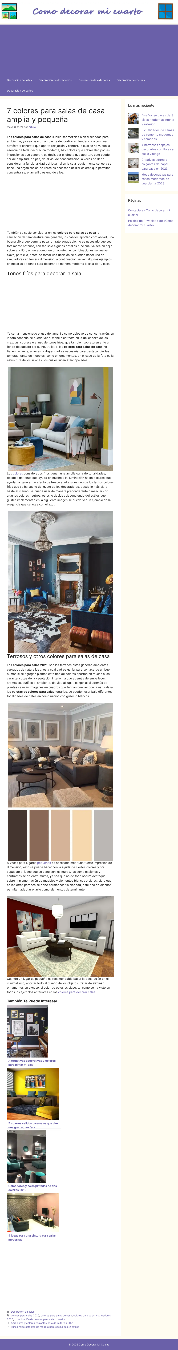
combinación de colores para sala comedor (40, 1319)
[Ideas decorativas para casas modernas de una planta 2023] (133, 178)
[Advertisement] (89, 49)
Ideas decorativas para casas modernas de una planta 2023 (157, 179)
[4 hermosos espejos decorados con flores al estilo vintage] (133, 149)
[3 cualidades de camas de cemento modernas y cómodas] (133, 134)
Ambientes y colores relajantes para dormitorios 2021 (42, 1322)
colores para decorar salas (76, 992)
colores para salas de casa (56, 1315)
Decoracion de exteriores (94, 80)
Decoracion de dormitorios (55, 80)
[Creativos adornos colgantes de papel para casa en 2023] (133, 163)
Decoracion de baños (20, 90)
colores (18, 473)
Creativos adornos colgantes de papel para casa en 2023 (154, 164)
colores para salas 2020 (25, 1315)
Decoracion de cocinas (131, 80)
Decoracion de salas (19, 80)
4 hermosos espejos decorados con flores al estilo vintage (157, 149)
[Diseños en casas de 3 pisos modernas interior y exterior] (133, 119)
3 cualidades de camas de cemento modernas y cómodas (157, 134)
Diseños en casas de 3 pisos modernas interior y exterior (157, 120)
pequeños (44, 863)
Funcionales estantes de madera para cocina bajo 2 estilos (45, 1326)
